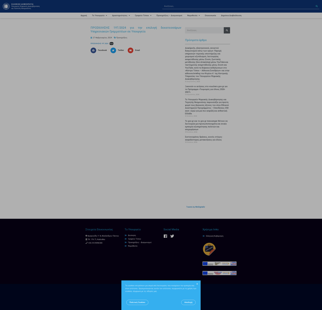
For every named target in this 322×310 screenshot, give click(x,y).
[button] (137, 302)
